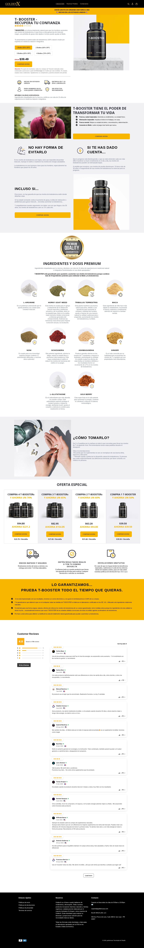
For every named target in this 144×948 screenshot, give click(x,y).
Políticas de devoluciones (27, 905)
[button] (23, 26)
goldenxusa (110, 940)
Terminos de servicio (25, 910)
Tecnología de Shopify (119, 940)
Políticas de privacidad (26, 908)
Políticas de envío (24, 902)
